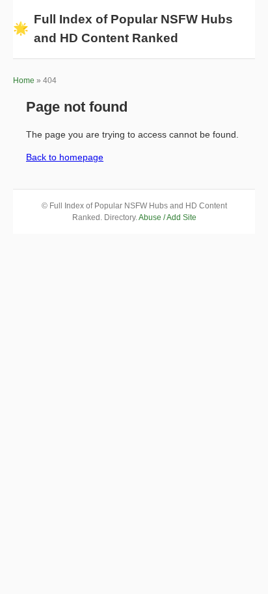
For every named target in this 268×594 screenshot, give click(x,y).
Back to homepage (64, 157)
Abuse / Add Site (167, 217)
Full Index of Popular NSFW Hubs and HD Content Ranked (123, 28)
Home (23, 80)
